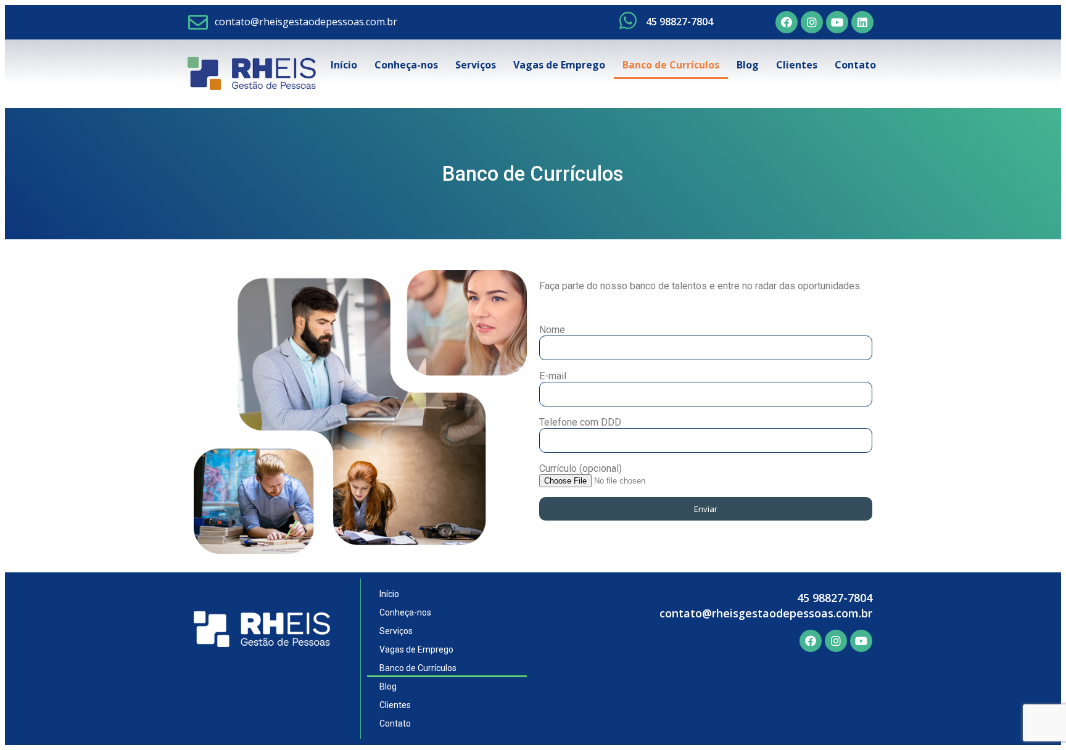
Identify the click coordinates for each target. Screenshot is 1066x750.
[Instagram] (812, 22)
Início (344, 65)
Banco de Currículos (670, 65)
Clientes (796, 65)
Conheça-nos (406, 65)
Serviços (475, 65)
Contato (855, 65)
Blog (748, 65)
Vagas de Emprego (559, 65)
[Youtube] (837, 22)
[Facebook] (786, 22)
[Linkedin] (862, 22)
